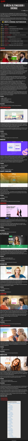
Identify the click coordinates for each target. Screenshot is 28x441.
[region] (18, 436)
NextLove (10, 433)
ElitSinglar (10, 420)
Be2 (5, 36)
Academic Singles (7, 34)
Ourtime (3, 294)
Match (2, 48)
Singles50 (6, 32)
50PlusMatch (5, 326)
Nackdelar (11, 406)
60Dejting (6, 30)
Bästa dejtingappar (4, 397)
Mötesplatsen (5, 107)
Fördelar (11, 405)
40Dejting (6, 28)
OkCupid (3, 203)
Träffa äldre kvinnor (4, 398)
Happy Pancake (10, 414)
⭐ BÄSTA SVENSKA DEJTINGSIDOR (14, 403)
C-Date (5, 26)
